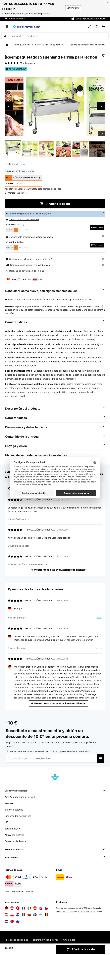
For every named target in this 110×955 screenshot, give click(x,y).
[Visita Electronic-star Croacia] (17, 914)
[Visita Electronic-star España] (35, 908)
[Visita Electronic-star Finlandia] (40, 914)
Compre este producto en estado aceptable (31, 237)
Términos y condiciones (45, 939)
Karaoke (9, 803)
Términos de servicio (86, 911)
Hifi (6, 822)
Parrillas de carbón (78, 45)
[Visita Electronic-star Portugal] (12, 921)
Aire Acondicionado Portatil (20, 797)
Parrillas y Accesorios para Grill (49, 45)
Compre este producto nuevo (24, 219)
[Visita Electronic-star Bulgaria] (29, 914)
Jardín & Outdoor (21, 45)
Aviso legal (69, 939)
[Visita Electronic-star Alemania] (6, 908)
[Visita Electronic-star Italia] (29, 908)
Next (101, 106)
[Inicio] (9, 45)
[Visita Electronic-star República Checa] (46, 908)
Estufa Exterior (13, 828)
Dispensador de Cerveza (18, 816)
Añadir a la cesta (58, 203)
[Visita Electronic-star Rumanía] (23, 914)
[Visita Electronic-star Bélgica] (46, 914)
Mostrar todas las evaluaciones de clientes (59, 569)
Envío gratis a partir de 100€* (90, 18)
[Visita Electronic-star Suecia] (35, 914)
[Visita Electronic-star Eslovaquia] (40, 908)
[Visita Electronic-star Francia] (23, 908)
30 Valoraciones (27, 63)
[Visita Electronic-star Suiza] (17, 908)
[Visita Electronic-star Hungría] (6, 914)
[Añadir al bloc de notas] (103, 55)
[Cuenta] (89, 26)
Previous (9, 106)
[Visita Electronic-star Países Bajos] (6, 921)
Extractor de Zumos (15, 841)
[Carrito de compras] (103, 26)
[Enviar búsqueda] (5, 36)
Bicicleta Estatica (14, 809)
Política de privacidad (64, 911)
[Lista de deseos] (96, 26)
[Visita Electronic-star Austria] (12, 908)
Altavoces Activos (14, 834)
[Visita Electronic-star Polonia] (12, 914)
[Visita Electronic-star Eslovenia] (17, 921)
